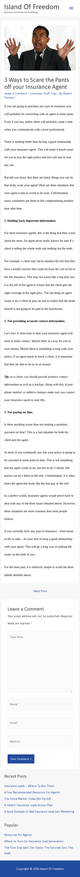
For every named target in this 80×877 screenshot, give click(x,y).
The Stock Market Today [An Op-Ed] (27, 798)
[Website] (40, 742)
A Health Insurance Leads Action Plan (28, 805)
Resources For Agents (18, 834)
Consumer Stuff (40, 93)
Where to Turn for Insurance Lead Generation (33, 841)
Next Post (40, 591)
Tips (54, 93)
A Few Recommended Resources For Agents (32, 792)
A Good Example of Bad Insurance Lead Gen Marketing (39, 811)
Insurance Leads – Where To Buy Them (29, 786)
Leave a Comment (15, 93)
